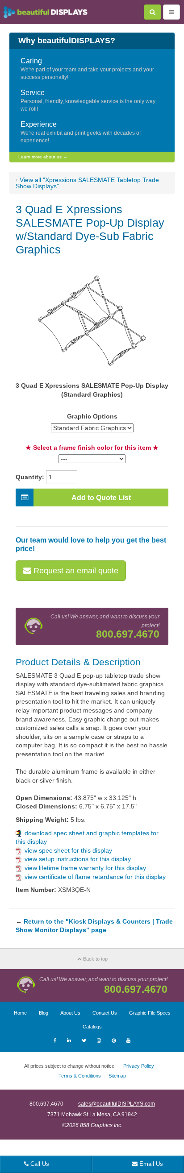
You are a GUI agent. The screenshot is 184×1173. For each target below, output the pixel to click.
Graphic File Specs (150, 1012)
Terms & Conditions (80, 1075)
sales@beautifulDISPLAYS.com (116, 1104)
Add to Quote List (101, 498)
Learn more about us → (42, 156)
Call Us (39, 1164)
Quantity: (30, 477)
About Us (70, 1012)
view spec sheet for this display (68, 850)
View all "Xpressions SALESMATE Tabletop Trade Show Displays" (87, 183)
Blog (43, 1012)
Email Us (150, 1164)
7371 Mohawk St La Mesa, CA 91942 (92, 1114)
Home (20, 1012)
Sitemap (117, 1075)
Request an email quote (74, 570)
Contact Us (104, 1012)
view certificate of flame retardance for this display (95, 876)
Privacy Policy (138, 1066)
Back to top (95, 959)
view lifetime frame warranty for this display (85, 867)
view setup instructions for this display (78, 858)
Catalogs (92, 1026)
